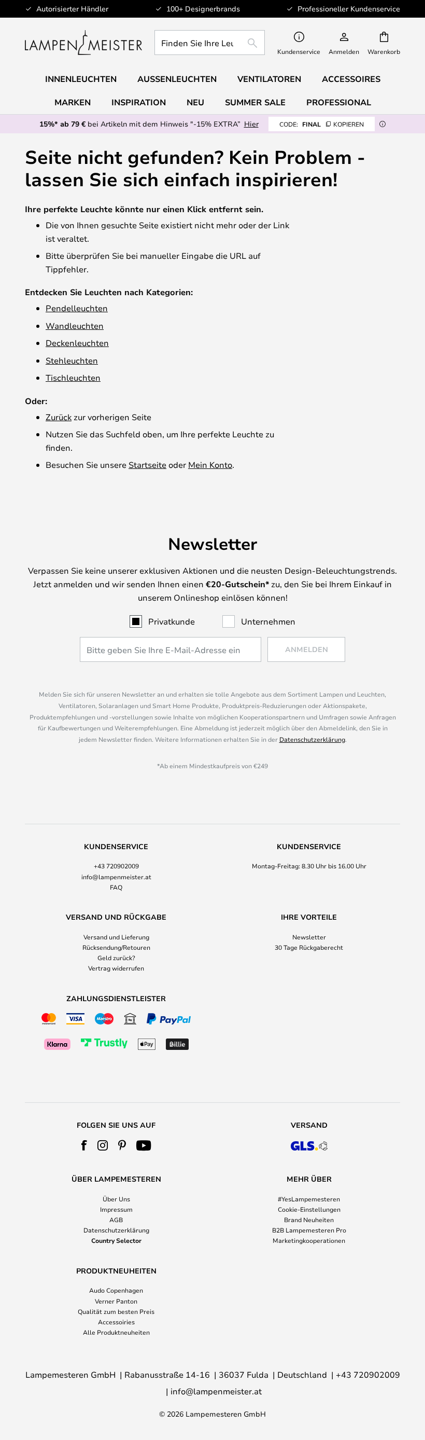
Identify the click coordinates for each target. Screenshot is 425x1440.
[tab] (116, 867)
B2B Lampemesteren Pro (309, 1230)
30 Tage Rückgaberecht (309, 947)
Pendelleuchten (77, 307)
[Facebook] (84, 1145)
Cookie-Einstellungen (309, 1209)
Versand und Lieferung (116, 937)
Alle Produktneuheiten (116, 1332)
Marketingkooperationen (309, 1240)
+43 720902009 (116, 866)
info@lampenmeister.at (116, 877)
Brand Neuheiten (309, 1219)
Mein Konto (210, 464)
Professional (338, 102)
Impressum (116, 1209)
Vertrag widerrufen (116, 968)
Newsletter (309, 937)
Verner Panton (116, 1301)
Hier (251, 124)
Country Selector (116, 1240)
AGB (116, 1219)
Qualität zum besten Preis (116, 1311)
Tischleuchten (73, 377)
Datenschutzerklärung (312, 739)
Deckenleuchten (77, 342)
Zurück (59, 416)
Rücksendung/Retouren (116, 947)
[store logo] (83, 42)
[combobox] (209, 42)
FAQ (116, 887)
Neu (195, 102)
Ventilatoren (269, 79)
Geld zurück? (116, 957)
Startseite (147, 464)
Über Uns (116, 1199)
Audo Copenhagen (116, 1290)
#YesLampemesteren (309, 1199)
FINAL (321, 124)
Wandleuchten (75, 325)
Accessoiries (116, 1322)
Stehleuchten (72, 360)
